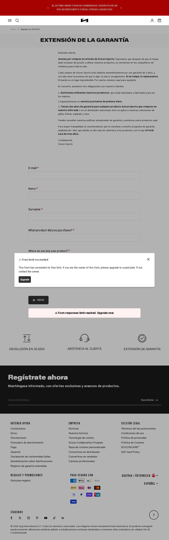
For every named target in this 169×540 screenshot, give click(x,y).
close (148, 259)
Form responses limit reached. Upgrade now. (84, 312)
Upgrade (24, 279)
